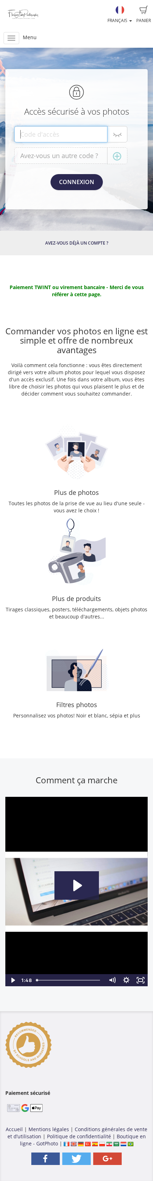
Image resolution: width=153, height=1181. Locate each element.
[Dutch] (123, 1143)
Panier (143, 20)
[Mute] (112, 980)
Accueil (14, 1129)
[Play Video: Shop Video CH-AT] (76, 885)
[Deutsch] (81, 1143)
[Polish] (102, 1143)
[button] (45, 1159)
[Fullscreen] (140, 980)
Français (117, 20)
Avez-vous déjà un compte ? (76, 243)
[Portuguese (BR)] (130, 1143)
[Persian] (109, 1143)
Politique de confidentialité (79, 1136)
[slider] (69, 980)
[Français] (66, 1143)
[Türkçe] (88, 1143)
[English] (73, 1143)
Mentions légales (48, 1129)
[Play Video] (12, 980)
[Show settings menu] (126, 980)
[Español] (95, 1143)
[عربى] (116, 1143)
